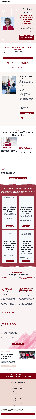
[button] (34, 407)
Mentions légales (15, 390)
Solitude (11, 168)
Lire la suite (4, 309)
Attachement (21, 147)
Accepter (18, 414)
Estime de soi (3, 289)
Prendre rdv (15, 400)
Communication (26, 288)
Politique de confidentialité (16, 393)
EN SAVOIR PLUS (9, 226)
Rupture (14, 324)
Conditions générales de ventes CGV (18, 391)
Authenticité (21, 288)
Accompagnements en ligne (18, 403)
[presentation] (9, 141)
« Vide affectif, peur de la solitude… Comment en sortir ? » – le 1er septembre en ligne (8, 172)
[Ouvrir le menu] (34, 2)
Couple (31, 288)
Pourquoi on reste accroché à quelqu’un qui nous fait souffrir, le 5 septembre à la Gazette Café (27, 151)
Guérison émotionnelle (5, 168)
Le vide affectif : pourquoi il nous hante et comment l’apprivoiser (8, 293)
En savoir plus (9, 260)
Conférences (3, 147)
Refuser (18, 416)
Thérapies (15, 405)
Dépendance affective (28, 148)
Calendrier (15, 402)
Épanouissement (12, 288)
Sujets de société (9, 147)
